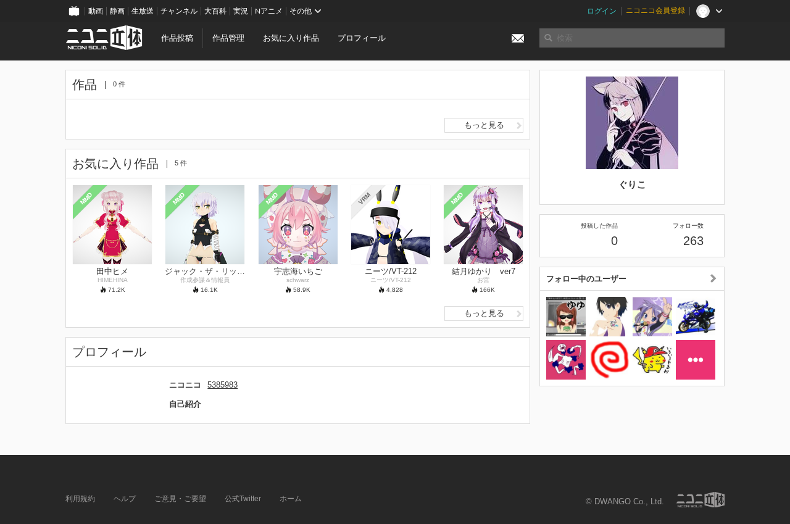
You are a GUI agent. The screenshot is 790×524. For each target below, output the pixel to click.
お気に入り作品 (291, 38)
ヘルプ (125, 498)
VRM (364, 198)
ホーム (291, 498)
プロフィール (362, 38)
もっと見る (484, 125)
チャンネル (179, 11)
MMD (86, 198)
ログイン (602, 11)
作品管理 (228, 38)
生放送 (142, 11)
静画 (117, 11)
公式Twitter (243, 498)
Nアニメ (269, 11)
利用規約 (80, 498)
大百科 (215, 11)
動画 (95, 11)
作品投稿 (177, 38)
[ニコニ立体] (700, 499)
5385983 (222, 384)
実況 (240, 11)
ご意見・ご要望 (180, 498)
